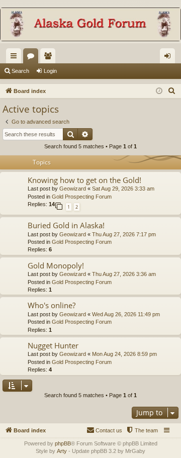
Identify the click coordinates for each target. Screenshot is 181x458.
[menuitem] (171, 91)
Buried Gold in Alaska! (66, 225)
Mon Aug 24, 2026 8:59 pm (124, 354)
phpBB (63, 443)
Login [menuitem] (169, 57)
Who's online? (51, 305)
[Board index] (90, 25)
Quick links (15, 57)
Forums (32, 57)
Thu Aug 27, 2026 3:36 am (124, 274)
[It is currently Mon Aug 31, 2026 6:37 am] (159, 91)
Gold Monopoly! (56, 265)
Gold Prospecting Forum (82, 197)
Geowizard (72, 189)
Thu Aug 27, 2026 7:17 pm (124, 234)
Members (49, 57)
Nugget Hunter (53, 345)
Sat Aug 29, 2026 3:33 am (123, 189)
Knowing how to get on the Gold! (84, 180)
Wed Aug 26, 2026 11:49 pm (126, 314)
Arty (62, 451)
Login (50, 71)
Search (20, 71)
